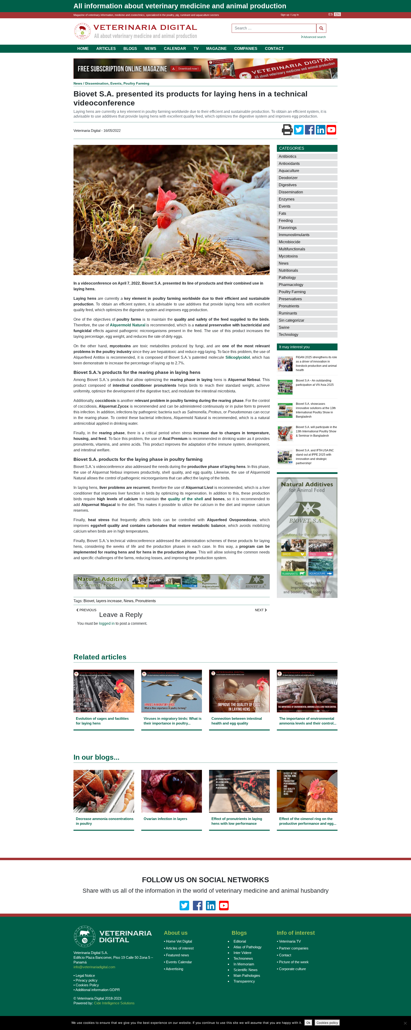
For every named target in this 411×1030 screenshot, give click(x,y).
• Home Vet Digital (178, 942)
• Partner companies (292, 949)
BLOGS (130, 49)
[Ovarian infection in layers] (171, 824)
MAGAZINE (216, 49)
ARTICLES (106, 49)
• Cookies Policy (86, 986)
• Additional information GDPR (96, 990)
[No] (405, 1023)
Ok (308, 1023)
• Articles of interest (179, 949)
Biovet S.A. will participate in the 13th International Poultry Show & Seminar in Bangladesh (316, 432)
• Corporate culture (291, 970)
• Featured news (176, 956)
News (77, 84)
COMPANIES (245, 49)
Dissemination (96, 84)
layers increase (109, 601)
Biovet (88, 601)
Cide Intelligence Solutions (114, 1004)
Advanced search (314, 37)
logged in (107, 624)
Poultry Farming (136, 84)
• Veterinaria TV (289, 942)
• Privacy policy (85, 981)
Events (116, 84)
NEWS (150, 49)
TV (196, 49)
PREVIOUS (87, 610)
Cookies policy (327, 1023)
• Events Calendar (178, 963)
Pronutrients (145, 601)
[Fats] (312, 214)
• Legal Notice (84, 976)
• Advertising (173, 970)
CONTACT (274, 49)
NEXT (260, 610)
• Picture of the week (293, 963)
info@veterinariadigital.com (94, 968)
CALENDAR (175, 49)
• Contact (284, 956)
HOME (83, 49)
